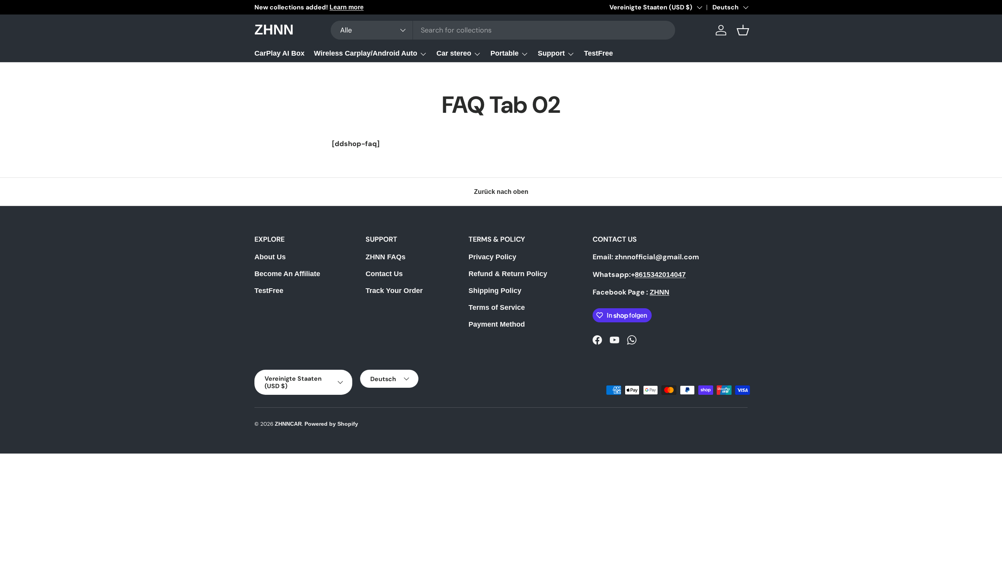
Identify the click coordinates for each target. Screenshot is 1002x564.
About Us (270, 257)
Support (551, 53)
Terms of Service (497, 307)
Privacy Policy (492, 257)
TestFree (598, 53)
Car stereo (453, 53)
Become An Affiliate (287, 274)
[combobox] (503, 30)
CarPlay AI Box (279, 53)
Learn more (347, 7)
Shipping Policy (495, 291)
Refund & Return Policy (508, 274)
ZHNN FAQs (385, 257)
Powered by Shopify (331, 424)
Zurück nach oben (501, 191)
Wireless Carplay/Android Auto (365, 53)
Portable (504, 53)
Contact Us (384, 274)
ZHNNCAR (288, 424)
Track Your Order (394, 291)
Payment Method (497, 324)
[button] (743, 30)
